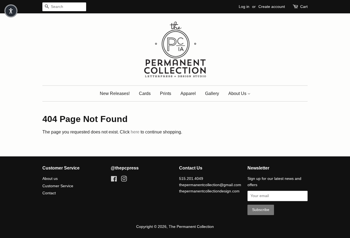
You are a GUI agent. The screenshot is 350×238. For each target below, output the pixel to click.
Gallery (212, 93)
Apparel (188, 93)
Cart (304, 6)
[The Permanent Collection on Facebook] (114, 180)
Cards (145, 93)
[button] (11, 10)
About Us (237, 93)
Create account (271, 6)
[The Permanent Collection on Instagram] (124, 180)
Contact (49, 193)
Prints (165, 93)
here (135, 132)
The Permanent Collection (191, 227)
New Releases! (115, 93)
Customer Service (57, 186)
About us (50, 179)
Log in (244, 6)
